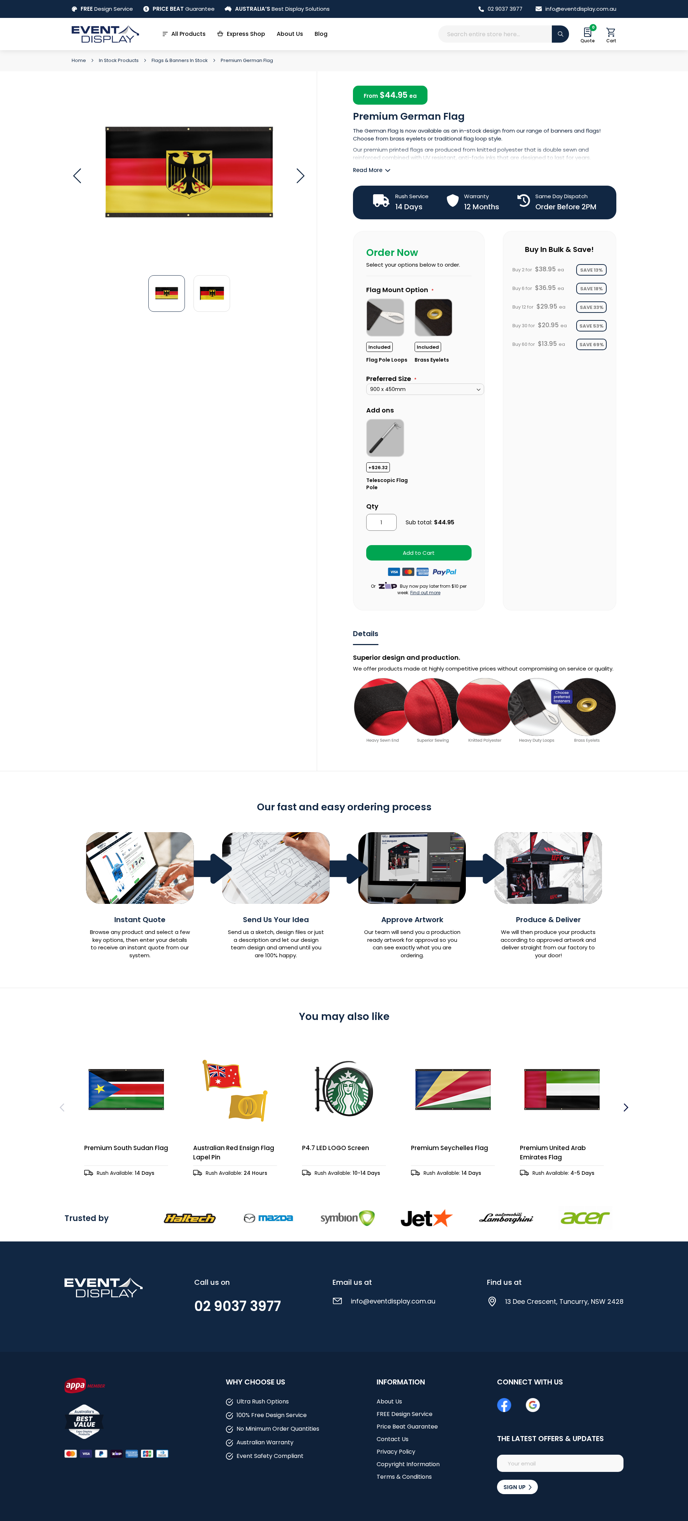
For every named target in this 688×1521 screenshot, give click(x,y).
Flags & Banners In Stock (180, 60)
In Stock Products (119, 60)
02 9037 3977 (505, 9)
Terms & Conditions (404, 1477)
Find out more (425, 593)
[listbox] (425, 330)
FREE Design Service (405, 1414)
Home (79, 60)
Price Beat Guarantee (407, 1426)
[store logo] (105, 33)
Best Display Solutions (282, 9)
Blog (321, 34)
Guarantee (184, 9)
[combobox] (503, 34)
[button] (300, 176)
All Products (188, 34)
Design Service (107, 9)
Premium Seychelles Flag (449, 1148)
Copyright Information (408, 1464)
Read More (367, 170)
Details (365, 634)
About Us (290, 34)
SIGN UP (515, 1487)
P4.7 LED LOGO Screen (335, 1148)
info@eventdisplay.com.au (580, 9)
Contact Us (392, 1439)
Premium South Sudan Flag (126, 1148)
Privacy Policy (396, 1452)
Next (625, 1107)
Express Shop (246, 34)
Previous (62, 1107)
